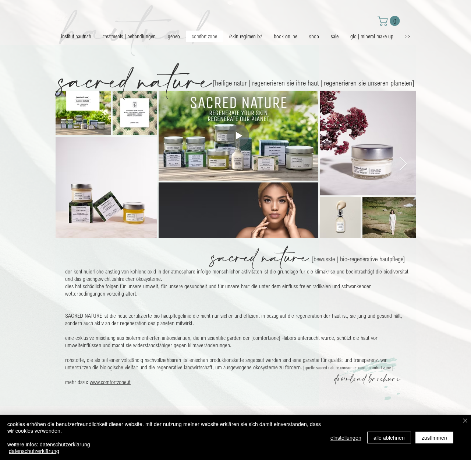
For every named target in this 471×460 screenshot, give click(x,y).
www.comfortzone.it (110, 382)
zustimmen (434, 437)
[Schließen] (465, 421)
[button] (390, 21)
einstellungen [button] (345, 437)
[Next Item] (403, 164)
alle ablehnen (389, 437)
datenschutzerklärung (34, 450)
